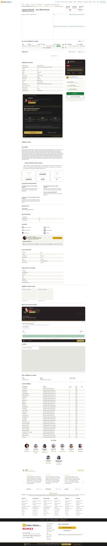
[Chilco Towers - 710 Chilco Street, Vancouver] (81, 411)
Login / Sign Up (103, 1)
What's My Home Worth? (67, 527)
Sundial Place (24, 396)
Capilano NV (45, 511)
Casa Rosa (24, 405)
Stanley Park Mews (25, 430)
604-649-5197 (58, 464)
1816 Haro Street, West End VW (48, 413)
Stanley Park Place (25, 395)
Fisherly (31, 537)
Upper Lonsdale (46, 513)
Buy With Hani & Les (67, 530)
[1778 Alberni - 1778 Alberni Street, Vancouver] (81, 408)
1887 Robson (24, 391)
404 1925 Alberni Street (32, 45)
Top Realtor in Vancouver (58, 6)
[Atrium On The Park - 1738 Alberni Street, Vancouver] (81, 423)
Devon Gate (24, 420)
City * (24, 331)
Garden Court (24, 400)
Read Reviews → (63, 519)
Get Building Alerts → (66, 544)
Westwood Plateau (79, 510)
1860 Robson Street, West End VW (49, 395)
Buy (61, 1)
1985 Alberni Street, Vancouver (45, 379)
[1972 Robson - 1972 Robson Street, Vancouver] (81, 418)
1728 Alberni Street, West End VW (49, 428)
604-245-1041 (35, 451)
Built (70, 9)
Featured (48, 537)
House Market (49, 531)
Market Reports (46, 6)
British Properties (36, 511)
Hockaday (77, 511)
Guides (94, 1)
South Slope (56, 511)
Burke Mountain (79, 513)
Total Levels (80, 9)
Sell (63, 1)
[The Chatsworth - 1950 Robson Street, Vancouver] (81, 406)
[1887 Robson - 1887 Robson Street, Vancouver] (81, 391)
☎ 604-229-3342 (32, 102)
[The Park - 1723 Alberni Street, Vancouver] (81, 437)
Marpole (23, 510)
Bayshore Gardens (25, 425)
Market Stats (40, 6)
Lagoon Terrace (25, 410)
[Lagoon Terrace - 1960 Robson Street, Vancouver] (81, 410)
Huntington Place (25, 415)
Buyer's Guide (49, 536)
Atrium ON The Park (25, 423)
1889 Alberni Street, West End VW (49, 390)
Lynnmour (45, 510)
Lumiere (23, 398)
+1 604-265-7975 (26, 535)
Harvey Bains (48, 460)
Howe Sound (35, 513)
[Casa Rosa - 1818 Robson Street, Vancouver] (81, 405)
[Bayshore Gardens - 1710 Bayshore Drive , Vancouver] (81, 435)
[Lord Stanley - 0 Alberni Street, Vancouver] (81, 388)
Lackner (66, 513)
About (98, 1)
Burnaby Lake (56, 510)
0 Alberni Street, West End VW (48, 388)
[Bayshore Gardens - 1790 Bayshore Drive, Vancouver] (81, 425)
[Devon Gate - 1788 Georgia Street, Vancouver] (81, 420)
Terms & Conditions (50, 523)
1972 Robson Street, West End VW (49, 418)
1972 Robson (24, 418)
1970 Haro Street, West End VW (49, 433)
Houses (74, 1)
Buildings (70, 1)
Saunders (66, 511)
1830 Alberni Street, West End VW (49, 400)
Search (66, 1)
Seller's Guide (49, 534)
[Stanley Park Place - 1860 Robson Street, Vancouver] (81, 395)
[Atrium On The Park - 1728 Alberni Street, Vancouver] (81, 428)
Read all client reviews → (53, 493)
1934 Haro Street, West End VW (49, 430)
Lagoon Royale (25, 433)
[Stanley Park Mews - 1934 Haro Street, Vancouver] (81, 430)
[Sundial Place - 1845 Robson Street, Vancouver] (81, 396)
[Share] (84, 4)
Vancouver (33, 4)
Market (90, 1)
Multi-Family (85, 1)
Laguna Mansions (25, 379)
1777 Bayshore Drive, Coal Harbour (49, 427)
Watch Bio (35, 452)
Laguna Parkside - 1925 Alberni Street (51, 4)
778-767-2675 (44, 452)
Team (47, 533)
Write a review (80, 470)
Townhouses (79, 1)
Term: (70, 51)
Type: (79, 41)
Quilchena (23, 511)
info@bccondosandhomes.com (35, 535)
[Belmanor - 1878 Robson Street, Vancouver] (81, 401)
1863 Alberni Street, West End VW (49, 398)
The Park (23, 437)
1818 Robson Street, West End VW (49, 405)
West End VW (39, 4)
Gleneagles (35, 510)
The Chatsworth (25, 406)
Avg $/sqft (68, 6)
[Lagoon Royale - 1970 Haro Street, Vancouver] (81, 433)
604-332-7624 (48, 463)
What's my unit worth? (52, 132)
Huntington (24, 413)
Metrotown (56, 513)
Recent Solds (49, 539)
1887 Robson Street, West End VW (49, 391)
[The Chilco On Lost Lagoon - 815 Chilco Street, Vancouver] (81, 432)
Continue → (53, 336)
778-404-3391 (71, 451)
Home (23, 4)
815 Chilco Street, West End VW (49, 432)
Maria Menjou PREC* (44, 449)
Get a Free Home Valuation (75, 96)
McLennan (67, 510)
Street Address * (26, 326)
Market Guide (35, 6)
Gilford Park (24, 403)
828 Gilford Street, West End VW (49, 403)
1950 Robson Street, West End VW (49, 406)
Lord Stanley (24, 388)
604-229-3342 (57, 1)
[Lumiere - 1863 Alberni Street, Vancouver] (81, 398)
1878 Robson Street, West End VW (49, 401)
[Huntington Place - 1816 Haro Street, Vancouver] (81, 415)
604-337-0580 (62, 451)
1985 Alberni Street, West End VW (49, 393)
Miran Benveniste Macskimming (58, 461)
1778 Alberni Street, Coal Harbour (49, 408)
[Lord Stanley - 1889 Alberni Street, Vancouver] (81, 390)
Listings (51, 6)
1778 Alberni (24, 408)
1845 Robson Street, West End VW (49, 396)
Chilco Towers (24, 411)
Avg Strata (81, 6)
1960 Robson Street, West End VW (49, 410)
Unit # (82, 331)
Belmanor (24, 401)
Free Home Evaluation (57, 237)
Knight (23, 513)
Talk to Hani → (33, 132)
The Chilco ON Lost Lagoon (27, 432)
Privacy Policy (49, 525)
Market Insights (49, 526)
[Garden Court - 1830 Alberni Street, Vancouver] (81, 400)
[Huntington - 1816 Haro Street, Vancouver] (81, 413)
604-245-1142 (53, 451)
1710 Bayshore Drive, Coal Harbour (49, 435)
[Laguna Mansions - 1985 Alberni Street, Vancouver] (81, 393)
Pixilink (28, 537)
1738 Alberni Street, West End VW (49, 423)
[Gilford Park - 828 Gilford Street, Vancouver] (81, 403)
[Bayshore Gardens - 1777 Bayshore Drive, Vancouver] (81, 427)
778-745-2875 (80, 451)
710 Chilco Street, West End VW (49, 411)
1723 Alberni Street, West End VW (49, 437)
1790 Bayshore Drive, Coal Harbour (49, 425)
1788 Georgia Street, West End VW (49, 420)
